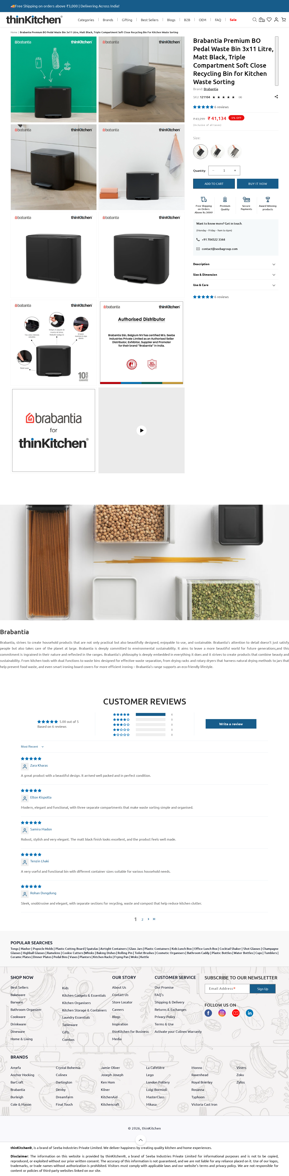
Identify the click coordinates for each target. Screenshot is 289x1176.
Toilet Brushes (144, 953)
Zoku (240, 1075)
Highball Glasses (34, 953)
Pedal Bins (60, 957)
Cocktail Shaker (230, 949)
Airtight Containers (113, 949)
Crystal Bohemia (68, 1067)
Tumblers (270, 953)
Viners (241, 1067)
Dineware (18, 1031)
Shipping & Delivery (169, 1002)
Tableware (70, 1024)
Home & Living (22, 1038)
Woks (134, 957)
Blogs (116, 1016)
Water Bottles (243, 953)
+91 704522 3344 (213, 239)
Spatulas (92, 949)
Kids (65, 988)
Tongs (14, 949)
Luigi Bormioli (156, 1089)
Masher (26, 949)
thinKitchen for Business (130, 1031)
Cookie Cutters (72, 953)
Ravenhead (199, 1075)
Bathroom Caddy (198, 953)
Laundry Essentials (76, 1017)
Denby (61, 1089)
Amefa (16, 1067)
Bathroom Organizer (26, 1009)
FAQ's (159, 994)
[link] (200, 157)
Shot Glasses (251, 949)
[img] (31, 758)
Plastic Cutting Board (69, 949)
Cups (258, 953)
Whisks (89, 953)
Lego (150, 1075)
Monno (196, 1067)
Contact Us (120, 994)
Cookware (18, 1016)
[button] (86, 19)
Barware (17, 1002)
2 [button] (142, 919)
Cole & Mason (21, 1104)
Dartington (64, 1082)
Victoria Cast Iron (204, 1104)
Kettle (144, 957)
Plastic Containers (156, 949)
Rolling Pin (125, 953)
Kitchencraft (110, 1104)
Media (116, 1038)
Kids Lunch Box (182, 949)
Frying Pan (121, 957)
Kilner (105, 1089)
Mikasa (151, 1104)
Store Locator (122, 1002)
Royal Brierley (201, 1082)
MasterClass (155, 1097)
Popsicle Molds (43, 949)
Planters (85, 957)
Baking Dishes (105, 953)
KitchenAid (109, 1097)
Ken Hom (108, 1082)
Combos (68, 1039)
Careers (118, 1009)
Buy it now (257, 183)
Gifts (65, 1032)
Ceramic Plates (21, 957)
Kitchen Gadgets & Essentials (84, 995)
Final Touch (64, 1104)
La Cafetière (155, 1067)
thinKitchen (151, 1128)
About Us (119, 987)
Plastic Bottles (221, 953)
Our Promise (164, 987)
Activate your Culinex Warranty (178, 1031)
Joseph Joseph (112, 1075)
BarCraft (17, 1082)
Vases (73, 957)
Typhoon (198, 1097)
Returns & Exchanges (170, 1009)
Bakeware (18, 994)
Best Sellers (19, 987)
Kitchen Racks (102, 957)
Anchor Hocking (22, 1075)
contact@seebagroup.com (220, 249)
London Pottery (158, 1082)
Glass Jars (135, 949)
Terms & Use (164, 1024)
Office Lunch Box (205, 949)
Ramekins (53, 953)
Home (14, 32)
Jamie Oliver (110, 1067)
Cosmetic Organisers (170, 953)
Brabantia (18, 1089)
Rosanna (197, 1089)
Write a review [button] (231, 724)
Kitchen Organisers (76, 1002)
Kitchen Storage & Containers (84, 1010)
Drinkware (18, 1024)
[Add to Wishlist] (276, 61)
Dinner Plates (42, 957)
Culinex (61, 1075)
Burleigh (17, 1097)
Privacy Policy (165, 1016)
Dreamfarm (64, 1097)
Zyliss (241, 1082)
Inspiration (120, 1024)
